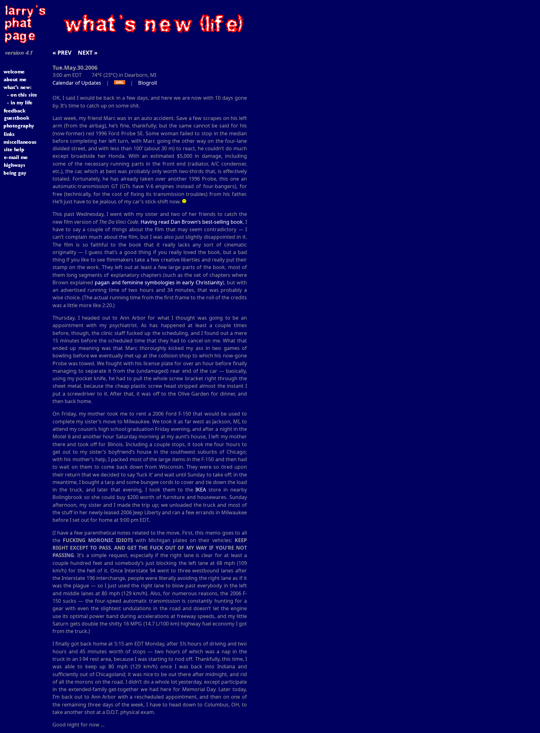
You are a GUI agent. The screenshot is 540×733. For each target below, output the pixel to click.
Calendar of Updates (76, 82)
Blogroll (147, 82)
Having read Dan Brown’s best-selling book (192, 221)
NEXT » (88, 52)
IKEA (200, 489)
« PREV (62, 52)
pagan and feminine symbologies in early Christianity (158, 282)
